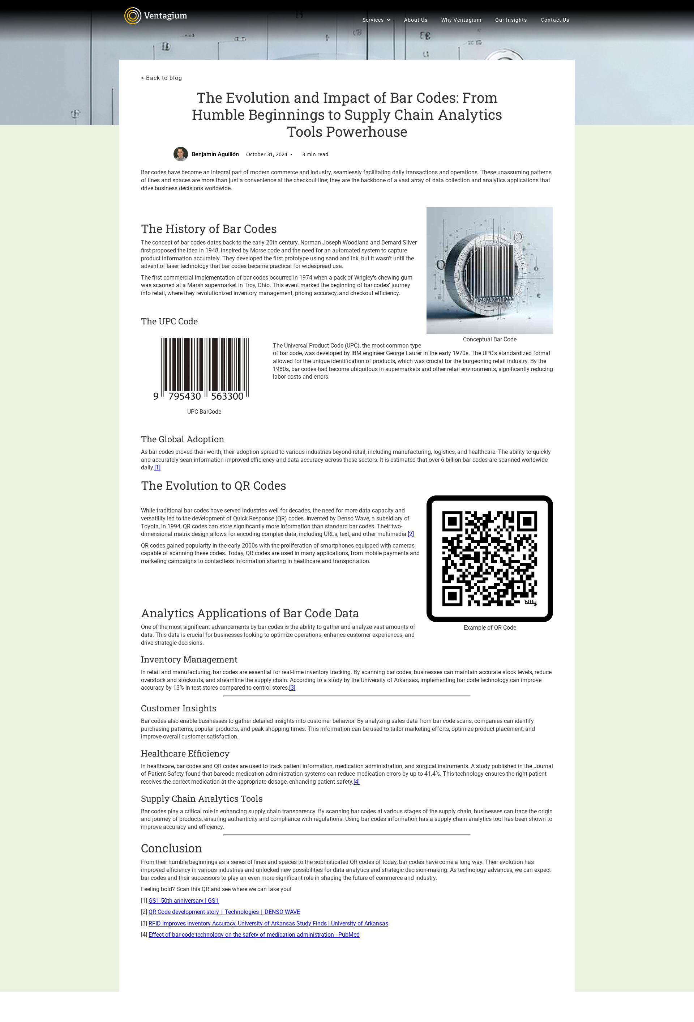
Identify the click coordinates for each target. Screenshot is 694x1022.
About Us (416, 20)
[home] (158, 15)
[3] (292, 687)
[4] (357, 781)
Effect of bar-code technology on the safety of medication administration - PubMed (254, 934)
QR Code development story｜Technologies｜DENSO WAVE (224, 911)
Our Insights (511, 20)
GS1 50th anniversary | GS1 (184, 900)
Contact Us (555, 20)
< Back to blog (161, 77)
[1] (157, 467)
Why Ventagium (461, 20)
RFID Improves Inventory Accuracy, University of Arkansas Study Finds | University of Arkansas (268, 923)
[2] (411, 534)
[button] (376, 19)
